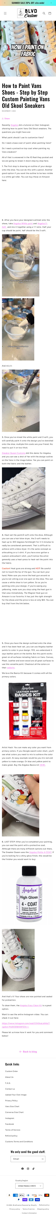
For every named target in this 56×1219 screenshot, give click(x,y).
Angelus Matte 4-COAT (40, 852)
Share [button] (7, 119)
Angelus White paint (23, 223)
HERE (42, 765)
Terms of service (29, 1209)
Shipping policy (43, 1209)
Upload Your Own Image (16, 1095)
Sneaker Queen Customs (13, 453)
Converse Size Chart (14, 1112)
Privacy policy (15, 1209)
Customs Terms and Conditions (19, 1142)
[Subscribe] (42, 1159)
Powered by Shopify (29, 1205)
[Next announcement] (51, 3)
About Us (9, 1077)
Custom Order (11, 1071)
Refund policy (11, 1136)
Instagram (9, 1118)
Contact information (29, 1213)
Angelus (14, 125)
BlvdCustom (17, 1205)
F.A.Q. (8, 1083)
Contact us (10, 1089)
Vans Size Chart (12, 1106)
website (11, 668)
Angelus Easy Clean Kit (31, 1005)
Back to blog (30, 1051)
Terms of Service (12, 1130)
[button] (5, 13)
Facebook (9, 1124)
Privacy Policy (11, 1101)
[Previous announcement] (5, 3)
